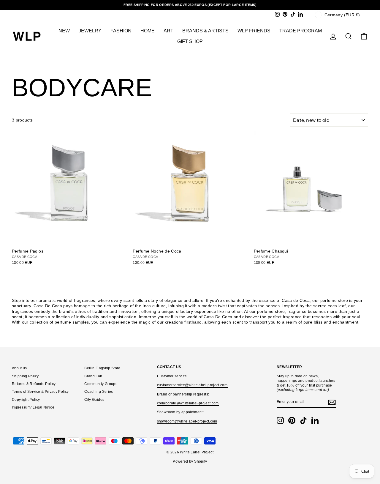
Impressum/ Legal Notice (33, 407)
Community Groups (100, 384)
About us (19, 368)
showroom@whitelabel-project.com (187, 421)
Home (147, 30)
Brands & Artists (205, 30)
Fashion (121, 30)
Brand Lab (93, 376)
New (64, 30)
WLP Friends (254, 30)
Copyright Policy (26, 400)
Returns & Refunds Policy (34, 384)
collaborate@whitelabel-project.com (188, 403)
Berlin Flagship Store (102, 368)
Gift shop (190, 41)
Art (168, 30)
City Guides (94, 400)
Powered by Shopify (190, 461)
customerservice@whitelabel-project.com (193, 385)
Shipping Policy (25, 376)
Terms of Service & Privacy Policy (40, 392)
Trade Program (300, 30)
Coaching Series (98, 392)
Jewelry (90, 30)
